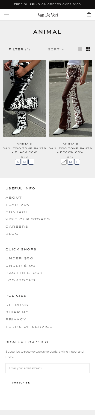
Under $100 (21, 266)
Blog (12, 234)
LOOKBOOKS (20, 280)
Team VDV (18, 205)
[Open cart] (89, 14)
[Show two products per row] (88, 49)
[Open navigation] (6, 14)
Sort (54, 49)
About (14, 197)
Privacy (16, 319)
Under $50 (19, 258)
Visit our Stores (28, 219)
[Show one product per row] (80, 49)
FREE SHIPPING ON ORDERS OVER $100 (47, 4)
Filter (19, 49)
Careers (17, 226)
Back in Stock (24, 273)
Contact (17, 212)
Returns (17, 305)
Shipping (17, 312)
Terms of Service (29, 327)
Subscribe (21, 382)
